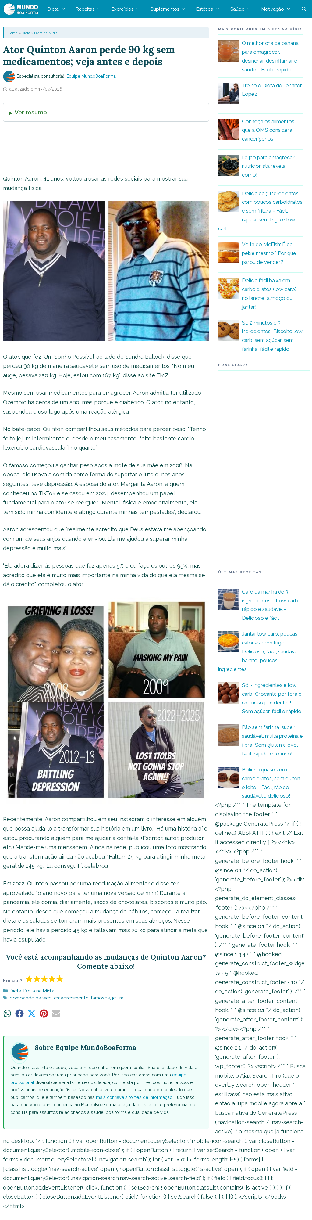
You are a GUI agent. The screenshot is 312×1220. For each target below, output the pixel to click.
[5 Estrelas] (60, 978)
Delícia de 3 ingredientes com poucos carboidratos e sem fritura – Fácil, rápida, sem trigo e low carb (260, 211)
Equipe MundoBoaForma (91, 76)
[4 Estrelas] (52, 978)
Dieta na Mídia (46, 33)
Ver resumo (31, 112)
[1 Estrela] (29, 978)
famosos (100, 998)
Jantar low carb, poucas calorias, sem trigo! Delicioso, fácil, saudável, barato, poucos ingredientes (259, 651)
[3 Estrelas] (44, 978)
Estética (204, 9)
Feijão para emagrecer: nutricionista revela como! (269, 166)
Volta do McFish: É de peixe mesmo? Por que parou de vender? (269, 253)
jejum (117, 998)
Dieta (53, 9)
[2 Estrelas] (37, 978)
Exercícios (122, 9)
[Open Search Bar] (304, 9)
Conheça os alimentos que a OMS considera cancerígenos (268, 130)
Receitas (85, 9)
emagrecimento (71, 998)
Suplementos (165, 9)
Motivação (272, 9)
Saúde (237, 9)
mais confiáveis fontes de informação (134, 1097)
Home (13, 33)
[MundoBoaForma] (22, 9)
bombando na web (31, 998)
